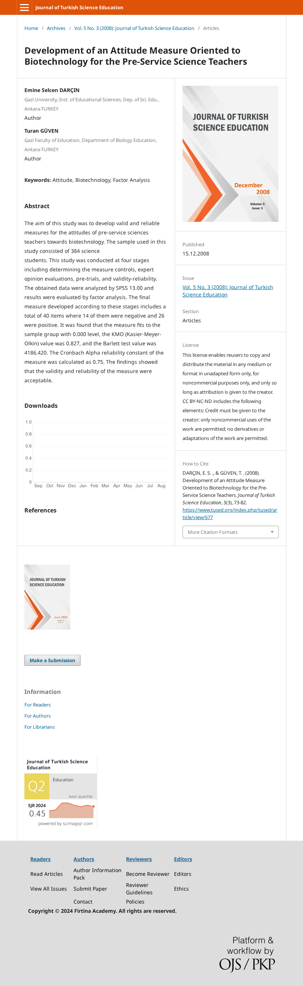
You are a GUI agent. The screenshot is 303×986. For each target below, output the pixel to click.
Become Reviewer (148, 873)
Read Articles (46, 873)
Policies (135, 901)
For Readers (37, 704)
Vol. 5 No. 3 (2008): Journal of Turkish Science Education (134, 28)
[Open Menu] (24, 7)
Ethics (181, 888)
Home (31, 28)
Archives (56, 28)
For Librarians (39, 727)
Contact (83, 901)
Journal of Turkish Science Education (79, 7)
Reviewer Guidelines (139, 888)
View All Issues (48, 888)
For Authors (37, 715)
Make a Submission (52, 660)
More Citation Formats (213, 532)
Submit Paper (90, 888)
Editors (182, 873)
